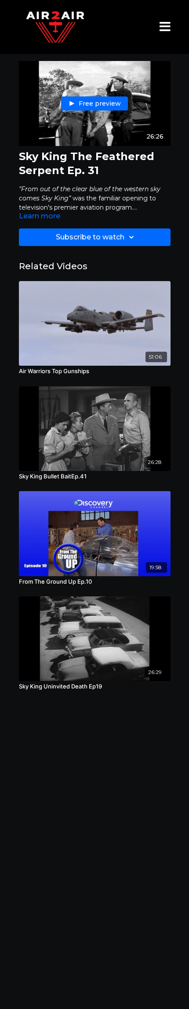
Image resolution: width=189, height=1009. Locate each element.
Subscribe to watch (90, 237)
